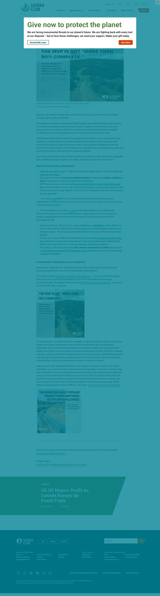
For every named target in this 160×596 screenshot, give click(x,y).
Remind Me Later (38, 42)
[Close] (158, 2)
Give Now (125, 42)
